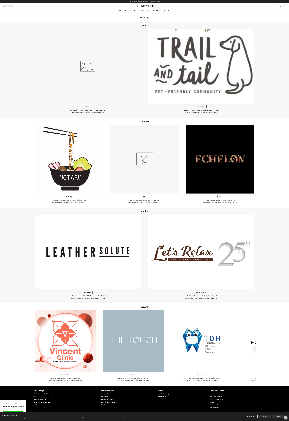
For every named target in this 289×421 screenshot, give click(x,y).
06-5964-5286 (41, 399)
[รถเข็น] (284, 6)
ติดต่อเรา (212, 402)
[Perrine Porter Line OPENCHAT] (14, 6)
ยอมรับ (264, 416)
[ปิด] (25, 401)
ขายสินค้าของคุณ (162, 396)
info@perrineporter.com (42, 405)
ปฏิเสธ (279, 416)
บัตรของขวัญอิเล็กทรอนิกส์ (216, 399)
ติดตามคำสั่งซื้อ (104, 394)
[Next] (253, 341)
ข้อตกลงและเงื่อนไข (214, 407)
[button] (124, 10)
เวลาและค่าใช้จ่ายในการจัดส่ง (108, 402)
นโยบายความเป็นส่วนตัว (121, 418)
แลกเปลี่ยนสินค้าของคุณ (164, 394)
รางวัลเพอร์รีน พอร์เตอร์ (216, 396)
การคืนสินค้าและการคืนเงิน (107, 399)
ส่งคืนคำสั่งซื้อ (104, 396)
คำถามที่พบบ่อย (105, 405)
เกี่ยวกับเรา (213, 394)
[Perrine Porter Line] (12, 6)
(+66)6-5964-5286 (45, 402)
